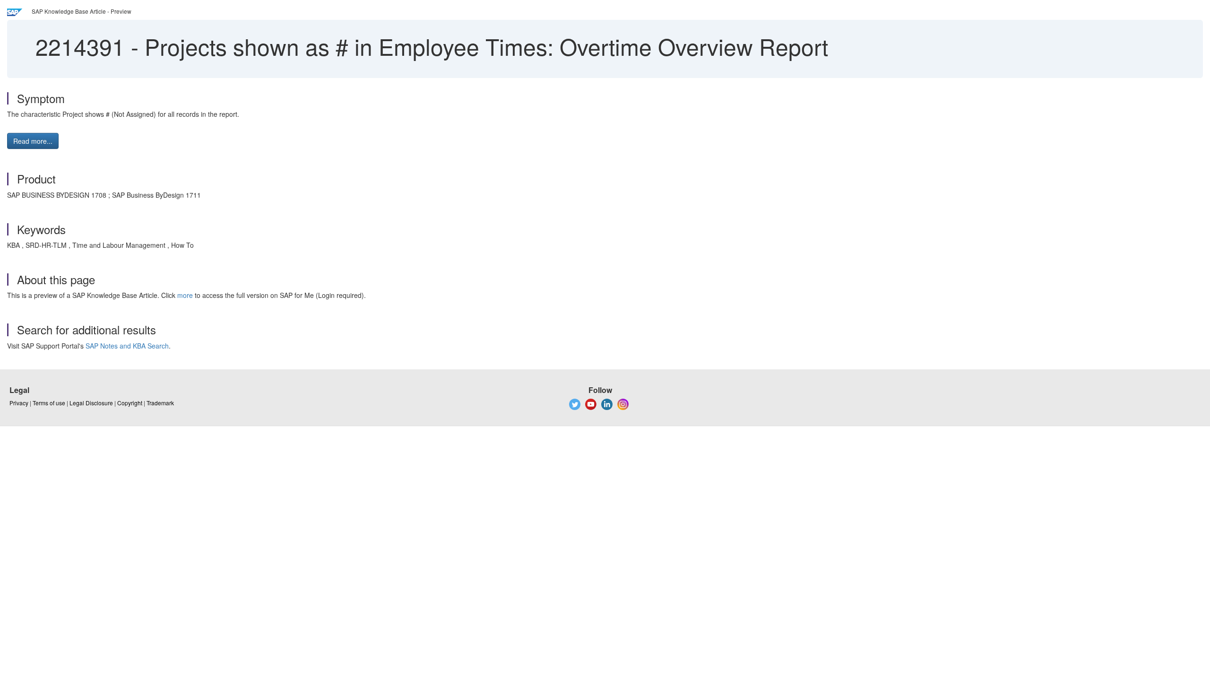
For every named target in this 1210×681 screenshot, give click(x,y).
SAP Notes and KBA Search (127, 345)
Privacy (18, 403)
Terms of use (49, 403)
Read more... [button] (32, 141)
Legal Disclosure (91, 403)
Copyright (129, 403)
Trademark (160, 403)
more (185, 295)
